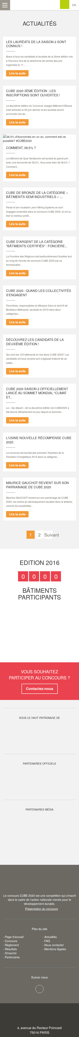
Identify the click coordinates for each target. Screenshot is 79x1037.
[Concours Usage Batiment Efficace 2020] (39, 883)
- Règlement (11, 945)
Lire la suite (17, 73)
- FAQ (46, 941)
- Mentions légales (54, 949)
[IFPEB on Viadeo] (39, 989)
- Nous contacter (53, 945)
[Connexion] (64, 4)
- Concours (10, 941)
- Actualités (50, 937)
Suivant (48, 535)
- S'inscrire (10, 953)
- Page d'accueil (13, 937)
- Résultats (10, 949)
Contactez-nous (39, 688)
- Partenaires (11, 957)
